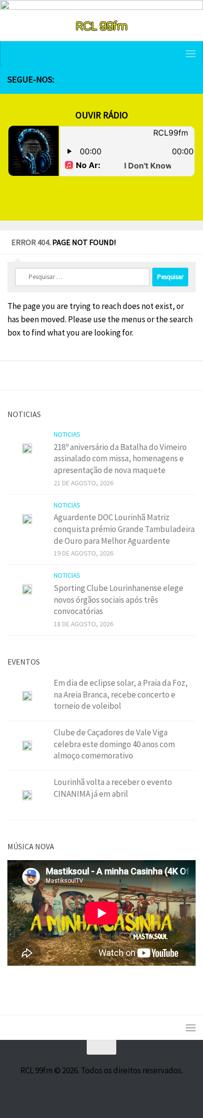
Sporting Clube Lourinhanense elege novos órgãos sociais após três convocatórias (118, 599)
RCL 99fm (101, 25)
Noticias (67, 434)
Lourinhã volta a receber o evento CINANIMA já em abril (113, 788)
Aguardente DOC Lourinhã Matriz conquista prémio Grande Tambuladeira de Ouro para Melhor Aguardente (124, 529)
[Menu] (190, 53)
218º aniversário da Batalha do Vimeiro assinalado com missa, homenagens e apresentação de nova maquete (120, 458)
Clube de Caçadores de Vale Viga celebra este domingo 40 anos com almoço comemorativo (114, 744)
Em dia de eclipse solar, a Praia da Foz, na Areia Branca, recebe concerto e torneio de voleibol (121, 694)
